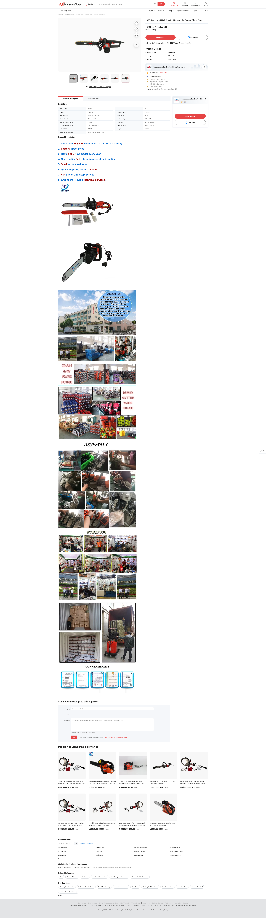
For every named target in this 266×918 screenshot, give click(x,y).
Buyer (160, 11)
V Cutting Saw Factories (86, 887)
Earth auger (99, 855)
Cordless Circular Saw (99, 877)
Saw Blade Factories (121, 887)
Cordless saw (100, 848)
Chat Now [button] (194, 37)
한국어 (150, 905)
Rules (206, 11)
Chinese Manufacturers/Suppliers (108, 903)
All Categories (65, 11)
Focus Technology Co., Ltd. (119, 910)
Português (98, 905)
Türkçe (173, 905)
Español (91, 905)
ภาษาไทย (167, 905)
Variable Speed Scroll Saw (119, 877)
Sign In (149, 89)
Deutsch (129, 905)
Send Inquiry (160, 37)
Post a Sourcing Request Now (116, 737)
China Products (92, 903)
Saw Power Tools (167, 887)
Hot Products (82, 903)
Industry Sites (146, 903)
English (84, 905)
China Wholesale (124, 903)
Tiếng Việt (180, 905)
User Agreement (144, 910)
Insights (185, 903)
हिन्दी (161, 905)
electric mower (175, 848)
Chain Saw (99, 851)
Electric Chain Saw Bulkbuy (68, 892)
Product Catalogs (87, 843)
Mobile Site (178, 903)
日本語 (156, 905)
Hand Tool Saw (182, 887)
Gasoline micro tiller (176, 851)
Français (105, 905)
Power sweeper (138, 855)
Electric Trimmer (72, 877)
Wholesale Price (135, 903)
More (60, 896)
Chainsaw (85, 877)
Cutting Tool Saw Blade (150, 887)
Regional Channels (157, 903)
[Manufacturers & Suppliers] (69, 4)
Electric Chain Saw (99, 15)
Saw (61, 877)
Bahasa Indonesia (191, 905)
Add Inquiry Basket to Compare (100, 87)
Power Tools (79, 15)
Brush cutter (62, 851)
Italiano (123, 905)
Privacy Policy (164, 910)
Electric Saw (88, 15)
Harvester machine (139, 851)
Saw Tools (135, 887)
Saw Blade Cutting (104, 887)
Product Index (169, 903)
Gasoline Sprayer (175, 855)
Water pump (62, 855)
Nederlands (137, 905)
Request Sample (185, 43)
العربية (144, 905)
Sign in (206, 5)
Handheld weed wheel (140, 848)
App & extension (182, 11)
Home (60, 15)
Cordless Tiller (62, 848)
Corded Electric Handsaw (140, 877)
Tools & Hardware (69, 15)
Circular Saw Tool (197, 887)
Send (74, 737)
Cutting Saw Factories (67, 887)
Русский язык (114, 905)
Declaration (154, 910)
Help (170, 11)
